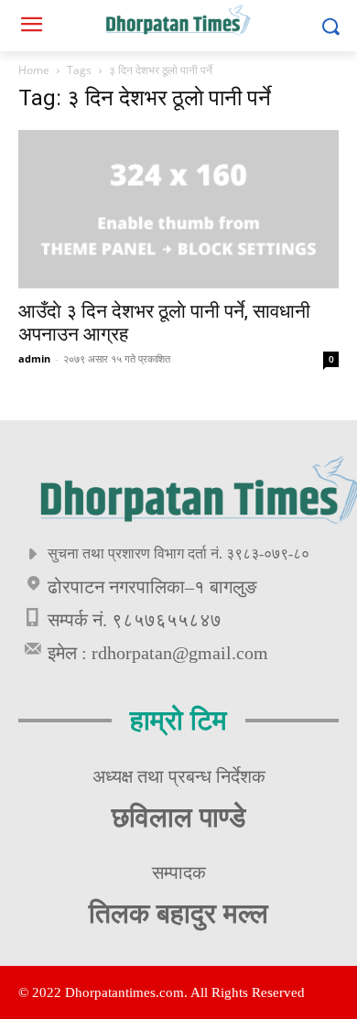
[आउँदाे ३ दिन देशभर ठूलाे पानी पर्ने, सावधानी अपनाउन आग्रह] (178, 209)
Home (33, 70)
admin (34, 358)
